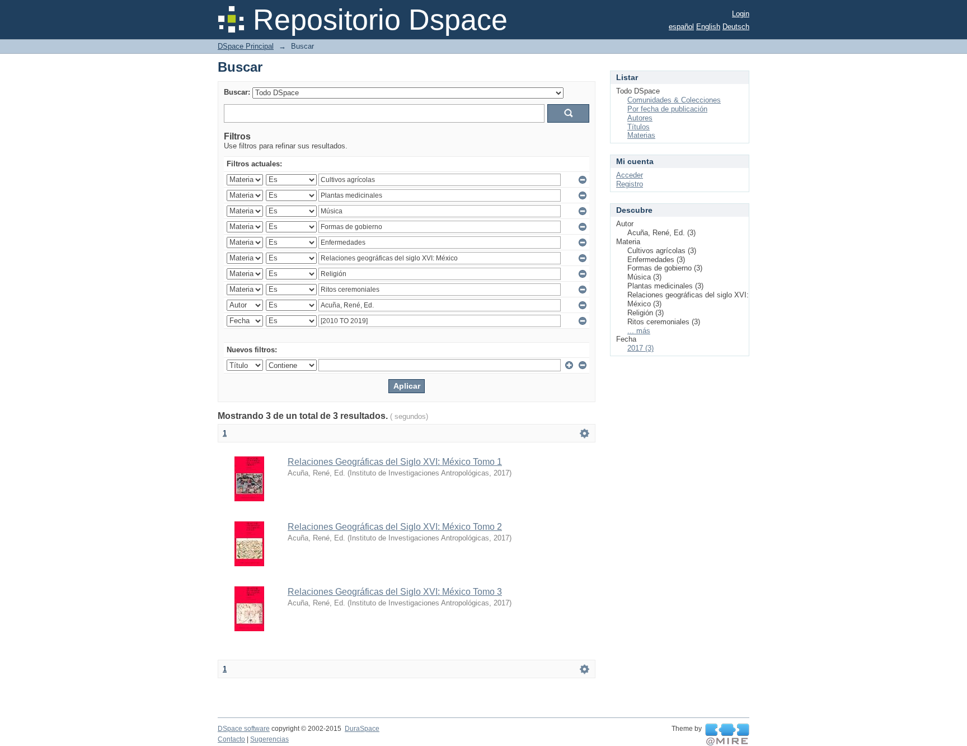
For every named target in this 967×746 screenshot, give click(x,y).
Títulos (638, 127)
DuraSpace (362, 729)
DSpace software (244, 729)
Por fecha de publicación (667, 109)
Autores (640, 118)
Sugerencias (269, 739)
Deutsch (735, 26)
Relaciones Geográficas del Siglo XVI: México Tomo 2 (395, 526)
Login (740, 14)
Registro (629, 184)
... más (638, 331)
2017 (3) (640, 348)
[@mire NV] (727, 735)
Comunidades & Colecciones (674, 100)
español (681, 26)
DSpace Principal (246, 46)
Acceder (629, 175)
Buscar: (237, 92)
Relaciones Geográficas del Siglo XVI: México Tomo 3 (395, 591)
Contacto (231, 739)
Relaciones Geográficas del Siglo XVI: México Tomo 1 (395, 462)
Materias (641, 135)
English (708, 26)
